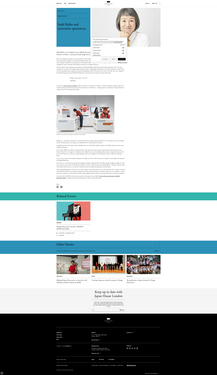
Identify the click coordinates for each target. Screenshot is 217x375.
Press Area (59, 334)
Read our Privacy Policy (118, 42)
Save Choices (105, 59)
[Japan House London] (108, 3)
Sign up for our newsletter (151, 373)
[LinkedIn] (137, 348)
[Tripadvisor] (143, 365)
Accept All (122, 59)
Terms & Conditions (104, 365)
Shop (147, 3)
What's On (59, 3)
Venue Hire (59, 337)
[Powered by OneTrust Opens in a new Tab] (122, 62)
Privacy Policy (95, 365)
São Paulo (101, 359)
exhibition (70, 85)
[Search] (159, 3)
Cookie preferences (2, 373)
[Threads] (132, 348)
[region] (109, 50)
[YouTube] (134, 348)
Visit (65, 3)
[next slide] (159, 245)
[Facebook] (129, 348)
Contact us (129, 332)
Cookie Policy (120, 365)
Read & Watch (72, 3)
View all (156, 251)
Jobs (58, 339)
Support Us (59, 332)
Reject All (113, 59)
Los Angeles (111, 359)
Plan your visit (95, 353)
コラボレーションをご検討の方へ (64, 346)
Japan (93, 359)
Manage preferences (96, 55)
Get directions (95, 340)
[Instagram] (127, 348)
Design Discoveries (62, 16)
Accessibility (113, 365)
